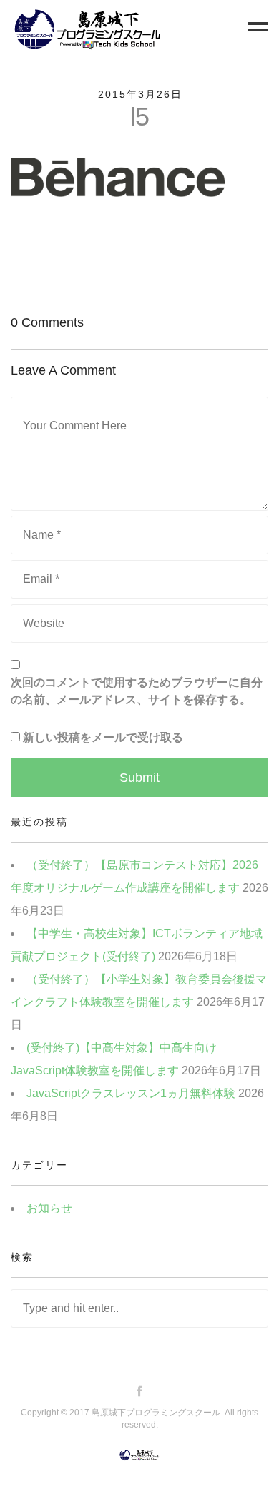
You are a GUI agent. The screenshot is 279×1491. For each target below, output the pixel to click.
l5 (139, 116)
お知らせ (49, 1208)
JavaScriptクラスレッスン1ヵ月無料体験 (130, 1093)
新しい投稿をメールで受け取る (103, 737)
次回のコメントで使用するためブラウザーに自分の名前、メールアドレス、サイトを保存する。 (137, 691)
